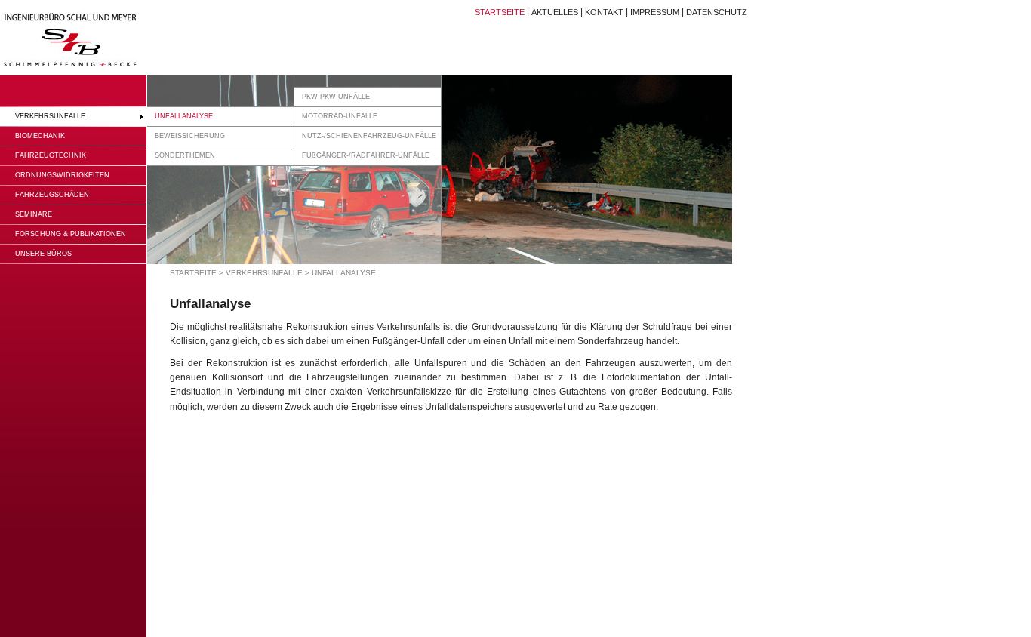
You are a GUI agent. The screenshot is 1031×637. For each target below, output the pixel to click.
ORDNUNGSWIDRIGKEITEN (62, 175)
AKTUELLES (554, 12)
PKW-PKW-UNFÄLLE (336, 96)
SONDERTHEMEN (185, 155)
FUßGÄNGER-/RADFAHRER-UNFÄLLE (365, 155)
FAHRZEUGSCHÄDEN (52, 194)
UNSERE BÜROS (43, 253)
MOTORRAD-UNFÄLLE (339, 116)
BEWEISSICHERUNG (190, 136)
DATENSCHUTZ (716, 12)
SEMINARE (33, 214)
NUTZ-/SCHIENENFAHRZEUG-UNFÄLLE (369, 136)
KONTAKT (604, 12)
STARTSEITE (500, 12)
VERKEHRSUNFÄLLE (50, 116)
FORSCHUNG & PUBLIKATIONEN (70, 234)
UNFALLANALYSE (184, 116)
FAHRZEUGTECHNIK (50, 155)
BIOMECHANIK (40, 136)
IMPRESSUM (654, 12)
